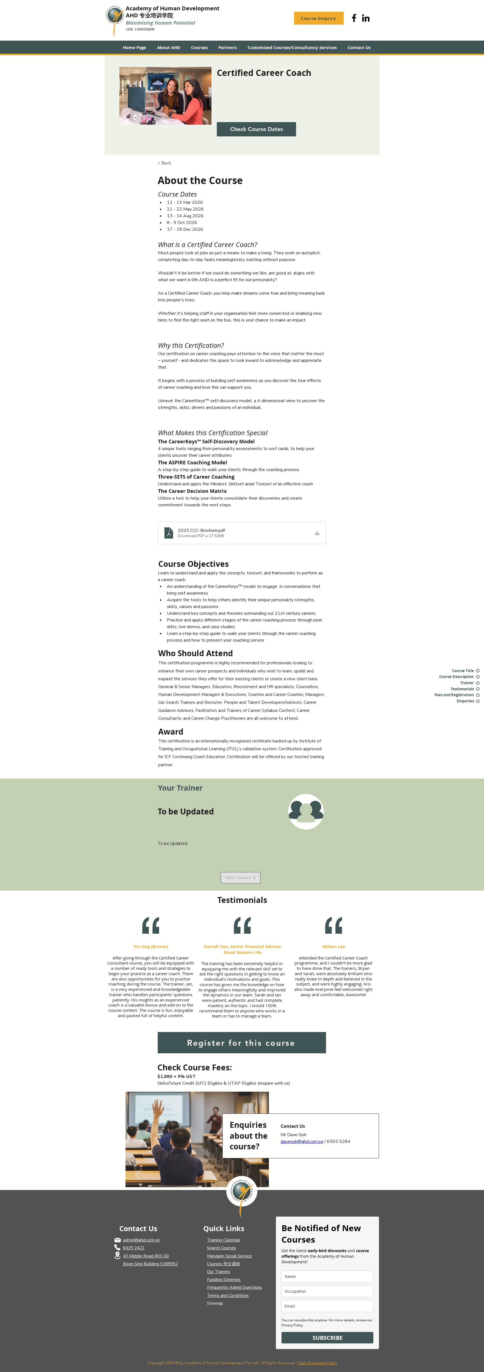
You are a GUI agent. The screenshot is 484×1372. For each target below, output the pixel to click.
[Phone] (117, 1247)
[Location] (117, 1255)
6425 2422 (133, 1248)
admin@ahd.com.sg (141, 1240)
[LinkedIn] (365, 18)
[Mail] (117, 1240)
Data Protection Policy (318, 1362)
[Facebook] (354, 18)
